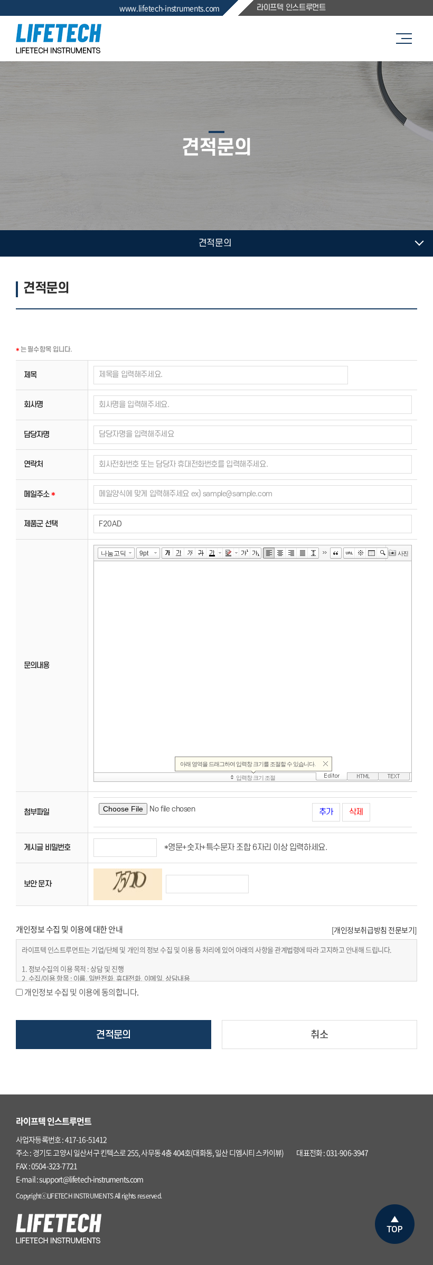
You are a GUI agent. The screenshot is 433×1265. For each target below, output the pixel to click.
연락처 (33, 464)
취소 (319, 1035)
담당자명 (37, 434)
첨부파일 (37, 812)
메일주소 (39, 494)
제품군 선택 (41, 524)
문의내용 (37, 665)
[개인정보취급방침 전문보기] (374, 929)
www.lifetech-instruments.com (169, 8)
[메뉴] (406, 38)
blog (224, 1196)
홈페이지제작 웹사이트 (191, 1196)
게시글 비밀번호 (47, 847)
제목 (30, 375)
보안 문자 (37, 884)
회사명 (33, 404)
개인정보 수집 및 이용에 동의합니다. (81, 992)
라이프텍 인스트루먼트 (291, 7)
